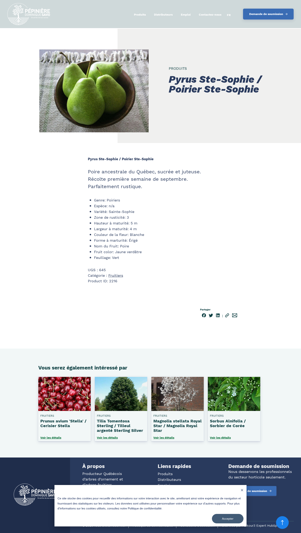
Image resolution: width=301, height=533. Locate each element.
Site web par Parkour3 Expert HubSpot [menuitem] (251, 525)
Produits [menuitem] (140, 14)
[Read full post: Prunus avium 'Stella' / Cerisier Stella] (64, 409)
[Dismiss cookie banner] (242, 490)
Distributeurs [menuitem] (163, 14)
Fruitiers (115, 275)
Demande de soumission (266, 14)
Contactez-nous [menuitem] (210, 14)
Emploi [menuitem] (186, 14)
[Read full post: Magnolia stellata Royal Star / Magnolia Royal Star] (177, 409)
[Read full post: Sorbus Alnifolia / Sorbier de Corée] (234, 409)
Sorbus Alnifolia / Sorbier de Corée (228, 423)
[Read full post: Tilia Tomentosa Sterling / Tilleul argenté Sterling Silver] (121, 409)
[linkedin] (217, 316)
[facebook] (203, 316)
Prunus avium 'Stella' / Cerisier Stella (63, 423)
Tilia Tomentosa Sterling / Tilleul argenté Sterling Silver (120, 426)
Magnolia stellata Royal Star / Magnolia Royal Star (177, 426)
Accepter (227, 518)
